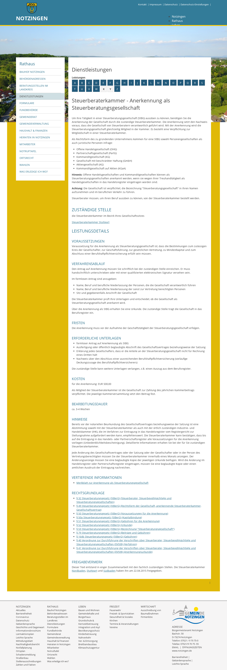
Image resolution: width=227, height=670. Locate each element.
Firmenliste (147, 617)
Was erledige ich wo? (34, 171)
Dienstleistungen (31, 96)
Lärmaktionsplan (25, 634)
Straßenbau (22, 658)
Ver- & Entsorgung (88, 640)
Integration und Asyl (89, 627)
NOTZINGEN (32, 18)
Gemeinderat (28, 117)
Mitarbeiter (27, 144)
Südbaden (109, 570)
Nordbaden (78, 570)
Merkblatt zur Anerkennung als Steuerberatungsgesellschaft (112, 482)
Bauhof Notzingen (32, 71)
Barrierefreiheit (24, 613)
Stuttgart (92, 570)
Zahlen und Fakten (26, 664)
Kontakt (142, 4)
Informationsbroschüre (28, 630)
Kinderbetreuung (87, 634)
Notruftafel (28, 151)
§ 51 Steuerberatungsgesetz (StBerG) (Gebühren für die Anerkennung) (118, 521)
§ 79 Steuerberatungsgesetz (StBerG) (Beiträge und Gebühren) (113, 532)
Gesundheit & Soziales (121, 617)
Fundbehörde (29, 110)
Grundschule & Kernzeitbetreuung (88, 622)
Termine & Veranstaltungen (124, 623)
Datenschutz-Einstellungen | (196, 4)
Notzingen (179, 16)
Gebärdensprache (25, 623)
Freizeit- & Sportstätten (122, 613)
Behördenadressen (33, 78)
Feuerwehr (115, 610)
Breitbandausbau (87, 644)
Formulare (27, 103)
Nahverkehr (84, 637)
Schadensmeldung (25, 654)
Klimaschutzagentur (88, 647)
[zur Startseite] (32, 8)
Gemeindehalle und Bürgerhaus (88, 615)
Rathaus (177, 21)
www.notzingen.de (182, 650)
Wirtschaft (148, 606)
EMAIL (175, 647)
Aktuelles (21, 610)
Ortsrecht (27, 158)
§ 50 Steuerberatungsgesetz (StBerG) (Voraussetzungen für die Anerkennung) (122, 513)
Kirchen (114, 620)
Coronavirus (22, 617)
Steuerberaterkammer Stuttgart (90, 222)
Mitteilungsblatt (24, 640)
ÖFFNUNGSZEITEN (192, 647)
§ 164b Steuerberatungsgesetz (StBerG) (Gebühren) (106, 536)
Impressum (156, 4)
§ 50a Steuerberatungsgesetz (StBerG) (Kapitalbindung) (109, 517)
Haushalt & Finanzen (34, 130)
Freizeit (115, 606)
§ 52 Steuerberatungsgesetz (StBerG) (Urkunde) (104, 525)
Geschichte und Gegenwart (30, 627)
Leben (82, 606)
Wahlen (25, 165)
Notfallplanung (24, 647)
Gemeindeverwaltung (34, 123)
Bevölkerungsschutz (89, 630)
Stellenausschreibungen (28, 661)
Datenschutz (171, 4)
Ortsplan (20, 651)
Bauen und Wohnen (88, 610)
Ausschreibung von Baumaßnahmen (151, 612)
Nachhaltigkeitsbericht (28, 644)
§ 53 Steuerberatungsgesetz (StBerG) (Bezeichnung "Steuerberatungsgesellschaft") (125, 529)
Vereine (114, 627)
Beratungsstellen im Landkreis (34, 87)
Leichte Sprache (24, 637)
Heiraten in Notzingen (35, 137)
